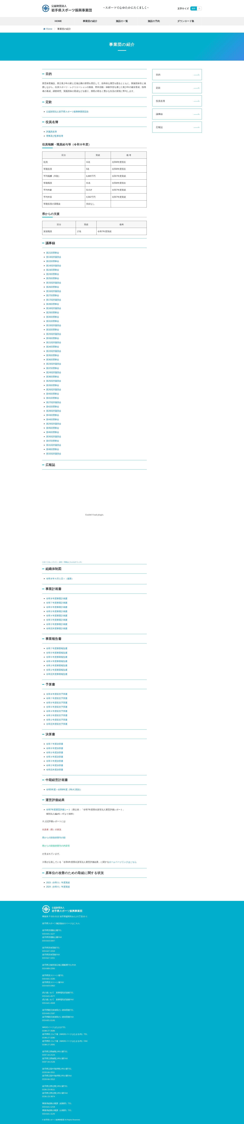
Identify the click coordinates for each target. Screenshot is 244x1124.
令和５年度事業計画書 (56, 611)
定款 (158, 87)
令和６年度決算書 (54, 748)
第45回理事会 (52, 428)
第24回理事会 (52, 274)
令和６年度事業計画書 (56, 607)
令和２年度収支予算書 (56, 719)
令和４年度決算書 (54, 757)
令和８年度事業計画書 (56, 598)
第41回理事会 (52, 398)
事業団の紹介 (90, 21)
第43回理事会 (52, 415)
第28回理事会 (52, 304)
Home (49, 29)
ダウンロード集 (185, 21)
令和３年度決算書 (54, 761)
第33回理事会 (52, 338)
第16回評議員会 (53, 291)
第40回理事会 (52, 394)
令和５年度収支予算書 (56, 707)
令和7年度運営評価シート (58, 809)
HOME (58, 21)
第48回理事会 (52, 449)
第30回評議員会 (53, 436)
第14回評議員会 (53, 265)
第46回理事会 (52, 432)
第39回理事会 (52, 385)
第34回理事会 (52, 346)
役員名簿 (160, 101)
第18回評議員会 (53, 308)
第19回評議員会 (53, 325)
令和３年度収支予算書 (56, 715)
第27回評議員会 (53, 402)
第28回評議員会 (53, 411)
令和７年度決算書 (54, 744)
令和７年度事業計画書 (56, 602)
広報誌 (159, 127)
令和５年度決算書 (54, 752)
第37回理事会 (52, 368)
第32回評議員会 (53, 453)
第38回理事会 (52, 376)
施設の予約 (154, 21)
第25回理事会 (52, 278)
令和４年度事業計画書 (56, 615)
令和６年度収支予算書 (56, 702)
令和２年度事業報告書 (56, 670)
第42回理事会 (52, 406)
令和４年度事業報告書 (56, 661)
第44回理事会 (52, 419)
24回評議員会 (54, 372)
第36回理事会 (52, 359)
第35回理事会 (52, 355)
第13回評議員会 (53, 257)
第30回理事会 (52, 317)
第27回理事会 (52, 295)
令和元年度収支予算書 (56, 724)
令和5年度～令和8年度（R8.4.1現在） (64, 789)
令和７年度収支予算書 (56, 698)
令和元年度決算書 (54, 769)
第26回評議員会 (53, 389)
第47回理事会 (52, 441)
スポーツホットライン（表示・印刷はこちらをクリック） (62, 562)
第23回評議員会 (53, 364)
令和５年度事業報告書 (56, 657)
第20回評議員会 (53, 334)
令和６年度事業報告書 (56, 653)
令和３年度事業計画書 (56, 620)
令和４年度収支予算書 (56, 711)
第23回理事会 (52, 270)
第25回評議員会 (53, 381)
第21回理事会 (52, 253)
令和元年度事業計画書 (56, 628)
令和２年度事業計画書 (56, 624)
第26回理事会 (52, 287)
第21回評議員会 (53, 342)
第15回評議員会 (53, 282)
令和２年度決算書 (54, 765)
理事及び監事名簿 (54, 136)
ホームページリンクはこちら (123, 862)
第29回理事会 (52, 312)
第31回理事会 (52, 321)
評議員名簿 (51, 131)
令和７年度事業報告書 (56, 648)
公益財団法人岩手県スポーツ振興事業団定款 (67, 111)
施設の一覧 (122, 21)
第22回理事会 (52, 261)
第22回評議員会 (53, 351)
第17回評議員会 (53, 300)
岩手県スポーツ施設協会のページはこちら (61, 923)
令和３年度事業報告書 (56, 665)
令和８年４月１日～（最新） (60, 578)
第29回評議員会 (53, 423)
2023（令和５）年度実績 (58, 882)
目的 (158, 74)
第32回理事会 (52, 329)
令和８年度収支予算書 (56, 694)
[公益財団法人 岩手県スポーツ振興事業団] (67, 8)
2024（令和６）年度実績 (58, 886)
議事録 (159, 114)
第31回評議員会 (53, 445)
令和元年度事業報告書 (56, 674)
